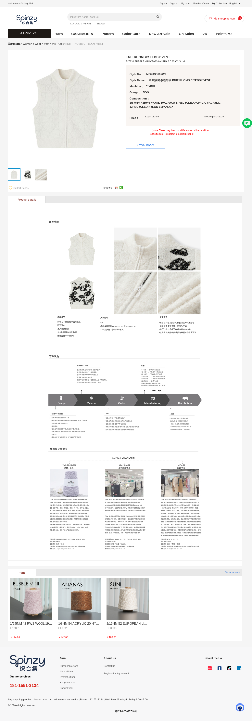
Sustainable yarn (69, 666)
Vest (46, 43)
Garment (14, 43)
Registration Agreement (116, 673)
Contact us (109, 666)
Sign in (164, 3)
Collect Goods (21, 188)
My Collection (219, 3)
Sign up (174, 3)
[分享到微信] (121, 187)
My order (185, 3)
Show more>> (232, 572)
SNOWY (101, 23)
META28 (57, 43)
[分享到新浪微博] (116, 187)
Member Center (201, 3)
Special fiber (66, 688)
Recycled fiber (67, 682)
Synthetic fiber (67, 677)
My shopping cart (227, 18)
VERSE (87, 23)
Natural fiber (66, 671)
